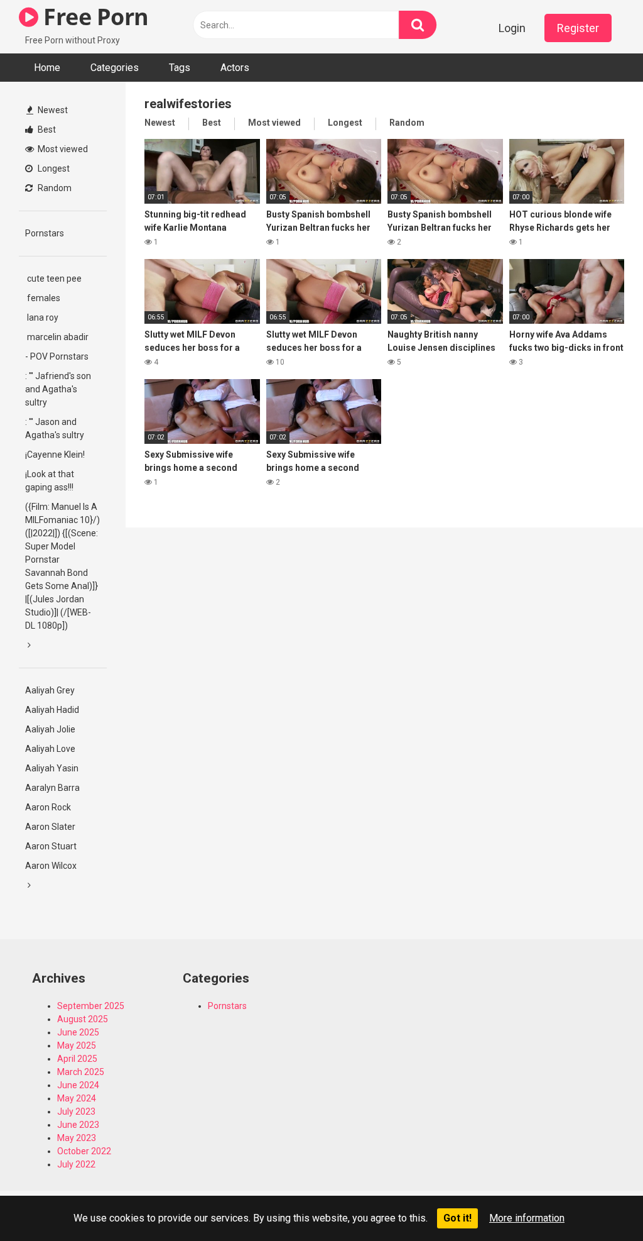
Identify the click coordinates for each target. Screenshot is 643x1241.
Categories (114, 68)
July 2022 (76, 1164)
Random (54, 188)
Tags (179, 68)
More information (527, 1218)
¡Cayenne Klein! (55, 455)
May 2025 (76, 1045)
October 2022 (84, 1151)
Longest (53, 168)
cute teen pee (53, 278)
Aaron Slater (50, 827)
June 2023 (78, 1125)
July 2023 (76, 1111)
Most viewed (62, 149)
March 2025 (80, 1072)
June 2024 (78, 1085)
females (42, 298)
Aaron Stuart (51, 846)
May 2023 (76, 1138)
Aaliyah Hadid (52, 710)
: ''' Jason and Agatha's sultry (54, 428)
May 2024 (76, 1098)
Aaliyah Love (50, 749)
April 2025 (77, 1059)
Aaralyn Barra (52, 788)
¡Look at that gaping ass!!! (49, 480)
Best (46, 129)
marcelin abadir (57, 337)
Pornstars (44, 233)
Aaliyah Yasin (51, 768)
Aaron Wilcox (51, 866)
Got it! (457, 1218)
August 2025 (82, 1019)
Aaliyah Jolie (50, 729)
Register (578, 28)
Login (512, 28)
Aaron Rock (48, 807)
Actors (234, 68)
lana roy (41, 317)
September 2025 (90, 1006)
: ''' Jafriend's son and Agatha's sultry (58, 389)
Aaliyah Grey (50, 690)
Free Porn (93, 16)
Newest (52, 110)
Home (47, 68)
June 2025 (78, 1032)
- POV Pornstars (57, 356)
